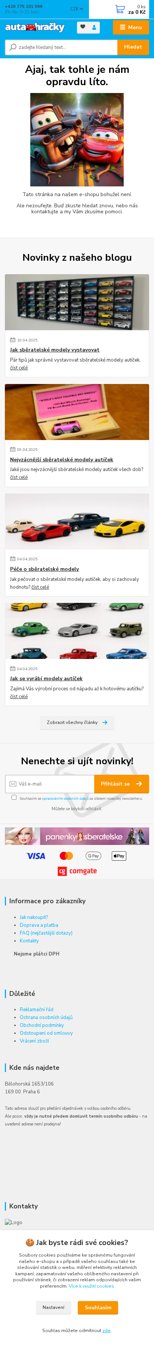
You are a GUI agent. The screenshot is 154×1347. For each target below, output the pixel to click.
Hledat (133, 46)
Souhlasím (98, 1307)
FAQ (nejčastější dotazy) (46, 933)
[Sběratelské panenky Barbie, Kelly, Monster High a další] (77, 835)
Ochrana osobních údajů (46, 1017)
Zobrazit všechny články (72, 722)
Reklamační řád (36, 1009)
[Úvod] (35, 27)
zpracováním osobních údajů (65, 798)
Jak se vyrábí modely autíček (46, 679)
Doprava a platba (39, 925)
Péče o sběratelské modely (44, 569)
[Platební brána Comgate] (77, 870)
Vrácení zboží (34, 1041)
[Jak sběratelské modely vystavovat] (77, 302)
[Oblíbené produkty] (83, 27)
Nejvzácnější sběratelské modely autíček (61, 460)
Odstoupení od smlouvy (46, 1033)
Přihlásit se (116, 783)
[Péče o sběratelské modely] (77, 521)
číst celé (19, 368)
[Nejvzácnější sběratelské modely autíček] (77, 412)
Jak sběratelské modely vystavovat (54, 350)
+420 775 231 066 (24, 6)
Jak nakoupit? (34, 917)
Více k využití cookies (91, 1286)
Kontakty (29, 941)
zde (106, 1331)
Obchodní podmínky (42, 1025)
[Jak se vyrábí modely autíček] (77, 631)
